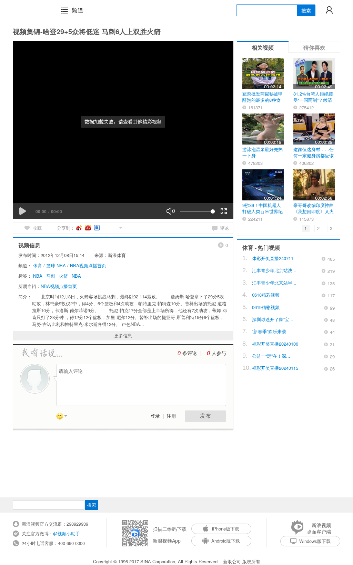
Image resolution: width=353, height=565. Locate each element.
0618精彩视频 (266, 294)
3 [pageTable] (331, 228)
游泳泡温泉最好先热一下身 (262, 152)
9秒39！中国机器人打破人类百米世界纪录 (262, 211)
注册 (171, 416)
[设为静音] (170, 211)
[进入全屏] (223, 211)
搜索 (306, 10)
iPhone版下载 (225, 528)
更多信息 (123, 335)
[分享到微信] (112, 227)
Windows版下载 (315, 541)
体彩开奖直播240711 (272, 258)
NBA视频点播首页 (88, 265)
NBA (37, 275)
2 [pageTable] (318, 228)
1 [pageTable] (305, 228)
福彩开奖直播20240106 (275, 343)
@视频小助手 (66, 533)
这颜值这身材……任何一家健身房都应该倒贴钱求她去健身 (313, 155)
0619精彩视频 (266, 307)
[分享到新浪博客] (88, 227)
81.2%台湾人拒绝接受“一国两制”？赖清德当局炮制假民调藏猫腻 (313, 103)
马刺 (50, 275)
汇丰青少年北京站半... (274, 282)
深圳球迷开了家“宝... (272, 319)
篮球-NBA (56, 265)
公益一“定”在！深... (271, 356)
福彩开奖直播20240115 (275, 368)
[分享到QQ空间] (105, 227)
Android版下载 (225, 540)
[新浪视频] (31, 10)
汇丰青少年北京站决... (274, 270)
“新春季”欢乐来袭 (269, 331)
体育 (37, 265)
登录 (155, 416)
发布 (205, 416)
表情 (64, 417)
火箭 (63, 275)
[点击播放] (22, 211)
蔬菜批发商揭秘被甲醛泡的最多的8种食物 (262, 99)
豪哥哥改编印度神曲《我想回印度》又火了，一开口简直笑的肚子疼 (313, 214)
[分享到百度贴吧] (97, 227)
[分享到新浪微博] (79, 227)
